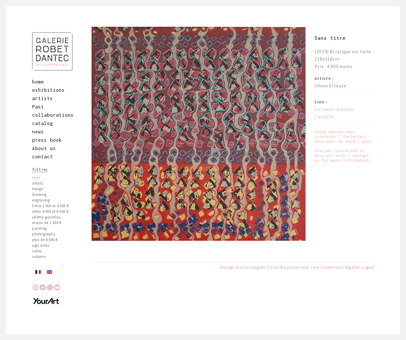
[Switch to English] (49, 271)
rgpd (369, 267)
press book (47, 140)
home (38, 81)
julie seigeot (253, 267)
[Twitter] (43, 287)
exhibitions (48, 90)
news (38, 131)
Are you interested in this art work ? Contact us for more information (341, 155)
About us (44, 148)
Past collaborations (53, 111)
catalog (42, 123)
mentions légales (341, 267)
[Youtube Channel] (57, 287)
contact (42, 156)
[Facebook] (36, 287)
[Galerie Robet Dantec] (52, 51)
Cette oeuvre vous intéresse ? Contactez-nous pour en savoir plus (343, 136)
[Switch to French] (38, 271)
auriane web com (302, 267)
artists (42, 98)
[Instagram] (50, 287)
